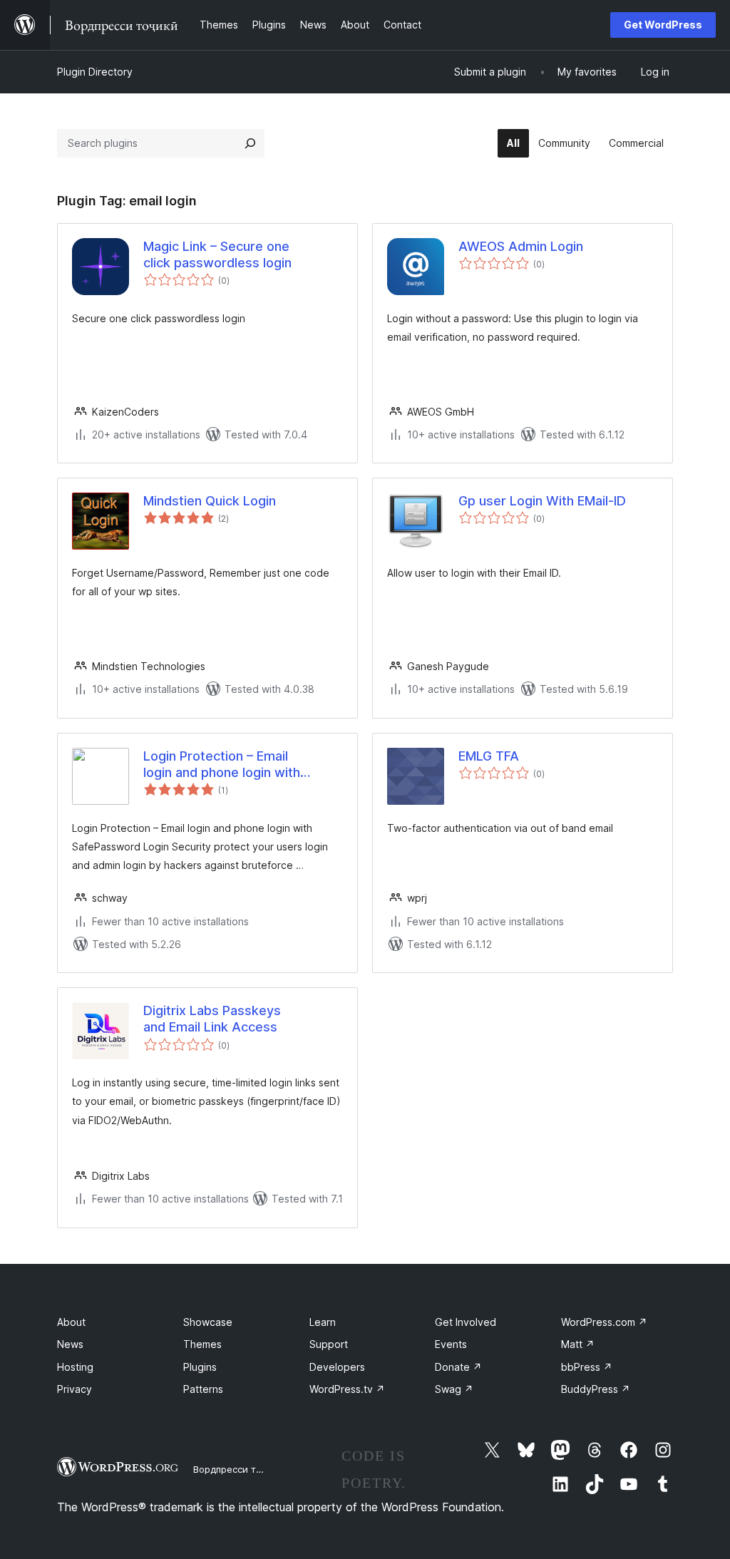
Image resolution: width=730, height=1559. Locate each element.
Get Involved (465, 1322)
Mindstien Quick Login (209, 500)
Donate (458, 1367)
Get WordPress (663, 25)
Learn (322, 1322)
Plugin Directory (95, 72)
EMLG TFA (488, 755)
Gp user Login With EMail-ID (542, 500)
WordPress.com (604, 1322)
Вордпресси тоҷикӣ (238, 1469)
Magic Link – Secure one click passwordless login (217, 254)
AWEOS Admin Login (520, 246)
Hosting (75, 1367)
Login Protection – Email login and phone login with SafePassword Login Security (232, 764)
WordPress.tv (347, 1389)
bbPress (586, 1367)
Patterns (203, 1389)
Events (451, 1344)
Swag (454, 1389)
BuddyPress (595, 1389)
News (70, 1344)
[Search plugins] (250, 143)
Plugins (200, 1367)
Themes (202, 1344)
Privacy (74, 1389)
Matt (578, 1344)
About (71, 1322)
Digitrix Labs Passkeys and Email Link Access (212, 1018)
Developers (337, 1367)
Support (328, 1344)
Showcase (207, 1322)
